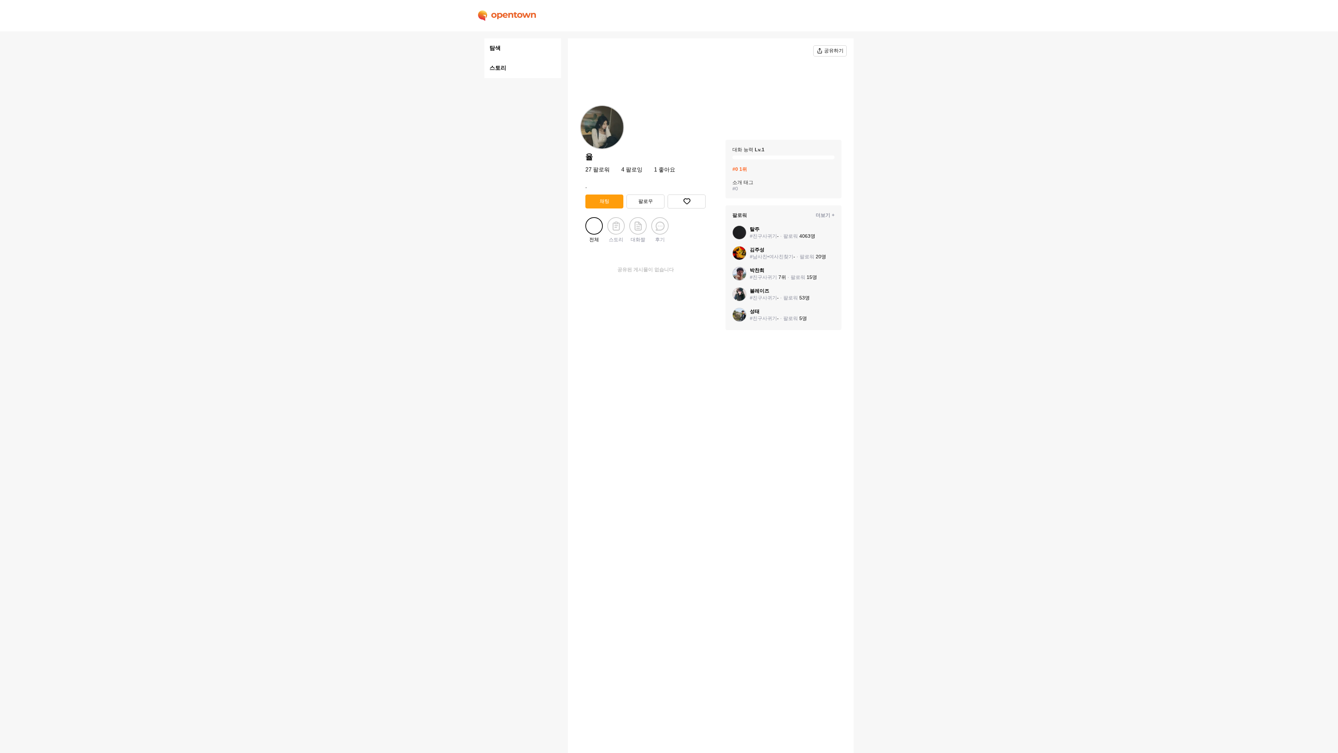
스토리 (498, 68)
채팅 (604, 201)
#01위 (739, 169)
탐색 (495, 48)
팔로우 (645, 201)
